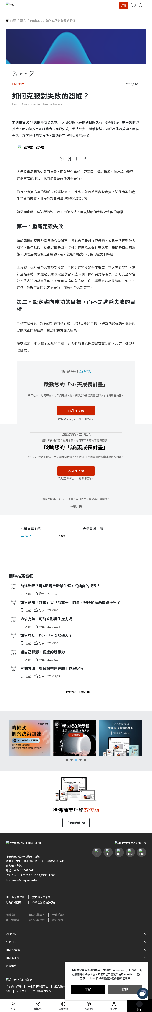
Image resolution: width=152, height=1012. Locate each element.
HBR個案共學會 (15, 897)
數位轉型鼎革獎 (41, 897)
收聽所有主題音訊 (78, 692)
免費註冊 (76, 506)
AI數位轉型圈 (13, 902)
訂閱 (123, 5)
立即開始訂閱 (76, 823)
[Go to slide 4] (80, 760)
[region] (76, 738)
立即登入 (85, 371)
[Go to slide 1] (67, 760)
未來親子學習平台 (38, 986)
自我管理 (26, 536)
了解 (88, 989)
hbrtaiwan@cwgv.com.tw (21, 880)
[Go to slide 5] (85, 760)
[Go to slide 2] (71, 760)
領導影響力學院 (42, 991)
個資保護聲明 (37, 914)
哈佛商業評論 (14, 986)
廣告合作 (57, 920)
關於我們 (11, 914)
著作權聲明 (58, 914)
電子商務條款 (37, 920)
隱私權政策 (12, 920)
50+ (8, 991)
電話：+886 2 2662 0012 (20, 870)
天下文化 (21, 991)
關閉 (125, 989)
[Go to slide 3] (76, 760)
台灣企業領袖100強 (43, 902)
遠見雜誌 (59, 986)
